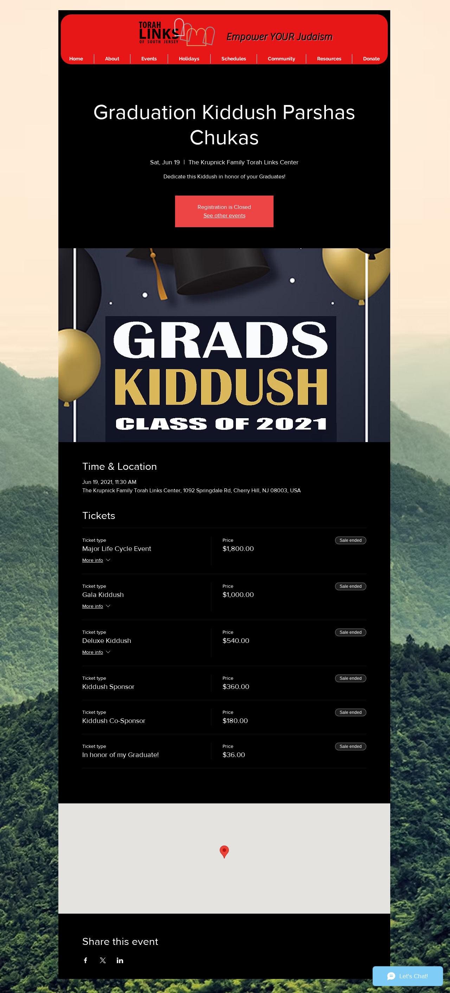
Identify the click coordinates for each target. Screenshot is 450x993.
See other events (224, 215)
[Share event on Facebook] (85, 960)
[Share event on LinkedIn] (120, 960)
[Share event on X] (102, 960)
